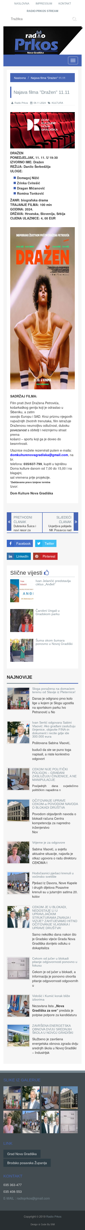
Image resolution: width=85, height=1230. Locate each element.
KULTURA (57, 102)
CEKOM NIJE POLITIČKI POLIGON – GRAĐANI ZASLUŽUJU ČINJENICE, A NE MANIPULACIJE (54, 774)
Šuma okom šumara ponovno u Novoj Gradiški (54, 642)
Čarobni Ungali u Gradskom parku (48, 612)
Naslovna (21, 3)
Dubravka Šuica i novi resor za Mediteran (25, 530)
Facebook (23, 543)
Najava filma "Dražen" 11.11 (48, 78)
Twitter (49, 543)
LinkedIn (22, 556)
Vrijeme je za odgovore (48, 842)
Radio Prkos (21, 102)
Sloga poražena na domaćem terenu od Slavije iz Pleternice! (53, 690)
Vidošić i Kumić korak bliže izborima (51, 997)
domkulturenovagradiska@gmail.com (39, 454)
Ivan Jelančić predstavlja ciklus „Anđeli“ (53, 582)
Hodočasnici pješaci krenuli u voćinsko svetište (53, 874)
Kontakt (64, 3)
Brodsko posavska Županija (27, 1163)
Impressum (44, 3)
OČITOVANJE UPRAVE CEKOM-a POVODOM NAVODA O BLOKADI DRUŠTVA (55, 804)
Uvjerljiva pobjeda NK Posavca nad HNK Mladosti (59, 530)
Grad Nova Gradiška (22, 1154)
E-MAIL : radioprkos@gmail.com (26, 1198)
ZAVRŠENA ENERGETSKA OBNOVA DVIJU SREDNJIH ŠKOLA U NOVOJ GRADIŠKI (52, 1029)
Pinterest (49, 556)
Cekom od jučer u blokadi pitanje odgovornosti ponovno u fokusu (54, 962)
